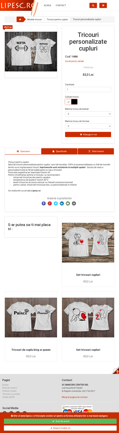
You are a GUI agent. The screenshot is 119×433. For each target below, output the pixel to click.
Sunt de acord (62, 421)
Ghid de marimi (9, 388)
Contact (61, 5)
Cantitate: (70, 84)
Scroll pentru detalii (74, 61)
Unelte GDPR (8, 397)
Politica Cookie (9, 391)
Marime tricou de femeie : (77, 121)
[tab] (23, 151)
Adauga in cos (90, 134)
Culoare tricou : (72, 97)
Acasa (47, 5)
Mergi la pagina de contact (75, 397)
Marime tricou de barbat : (77, 109)
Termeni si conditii (11, 394)
